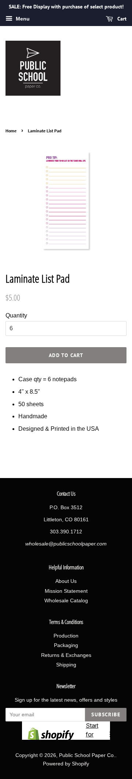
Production (66, 636)
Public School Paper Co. (87, 755)
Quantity (16, 315)
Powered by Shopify (66, 764)
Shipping (66, 665)
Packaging (66, 645)
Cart (121, 18)
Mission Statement (66, 591)
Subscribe (105, 714)
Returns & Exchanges (66, 655)
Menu (22, 19)
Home (11, 130)
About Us (66, 581)
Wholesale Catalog (66, 600)
